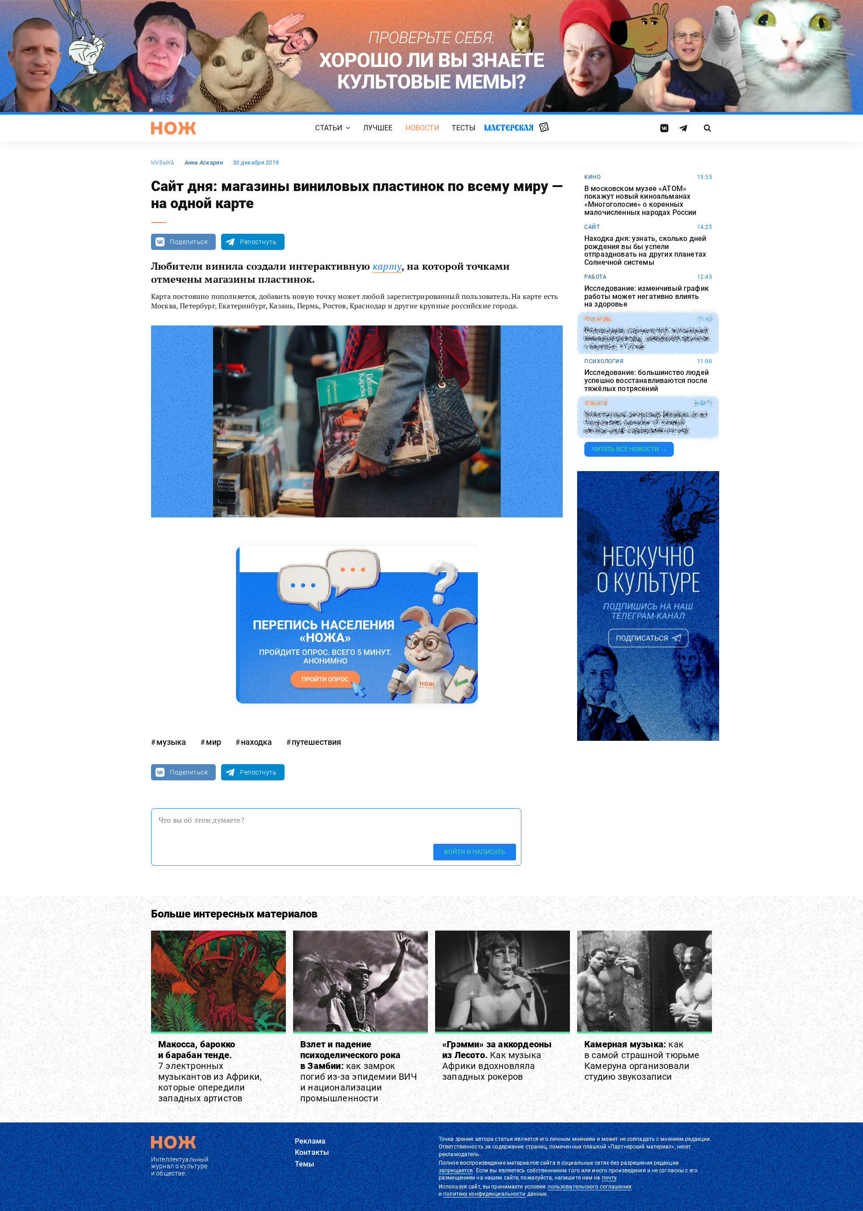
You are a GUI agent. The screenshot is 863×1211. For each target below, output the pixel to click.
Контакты (312, 1152)
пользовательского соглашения (589, 1187)
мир (213, 742)
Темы (305, 1164)
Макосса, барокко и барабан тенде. (210, 1071)
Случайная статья (544, 128)
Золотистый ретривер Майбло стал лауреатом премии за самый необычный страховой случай (645, 423)
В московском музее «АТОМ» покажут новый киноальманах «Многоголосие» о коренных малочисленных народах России (640, 200)
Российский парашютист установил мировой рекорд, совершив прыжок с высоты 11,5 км (647, 339)
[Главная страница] (173, 128)
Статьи (328, 128)
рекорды (598, 319)
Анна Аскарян (204, 162)
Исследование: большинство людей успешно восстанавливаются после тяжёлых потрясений (646, 380)
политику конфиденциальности (484, 1194)
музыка (162, 163)
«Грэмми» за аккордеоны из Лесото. (497, 1060)
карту (387, 266)
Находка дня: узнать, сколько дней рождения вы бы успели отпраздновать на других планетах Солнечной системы (645, 250)
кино (592, 177)
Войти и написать (474, 851)
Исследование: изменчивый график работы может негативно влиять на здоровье (646, 296)
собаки (595, 403)
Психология (603, 361)
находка (256, 742)
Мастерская (509, 127)
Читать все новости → (629, 449)
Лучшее (378, 128)
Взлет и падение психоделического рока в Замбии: (358, 1071)
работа (595, 277)
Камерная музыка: (642, 1060)
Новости (422, 128)
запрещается (456, 1170)
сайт (592, 227)
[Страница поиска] (707, 128)
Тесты (464, 128)
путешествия (316, 742)
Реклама (310, 1141)
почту (609, 1178)
